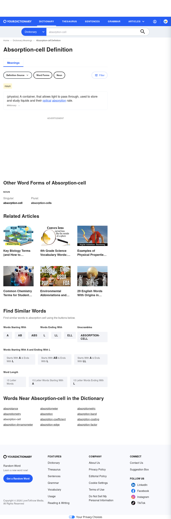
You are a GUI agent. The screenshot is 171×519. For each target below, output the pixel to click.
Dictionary (31, 32)
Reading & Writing (58, 503)
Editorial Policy (98, 476)
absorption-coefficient (53, 419)
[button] (155, 21)
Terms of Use (96, 489)
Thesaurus (54, 469)
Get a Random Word (18, 478)
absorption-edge (50, 424)
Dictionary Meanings (22, 40)
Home (6, 40)
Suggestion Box (139, 469)
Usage (52, 496)
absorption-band (87, 414)
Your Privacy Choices (89, 517)
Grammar (53, 483)
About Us (94, 463)
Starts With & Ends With (18, 359)
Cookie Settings (98, 483)
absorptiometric (86, 408)
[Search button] (144, 31)
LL (56, 335)
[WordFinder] (166, 21)
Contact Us (136, 463)
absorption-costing (88, 419)
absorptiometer (49, 408)
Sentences (54, 476)
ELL (69, 335)
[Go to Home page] (17, 21)
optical (47, 100)
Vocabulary (54, 489)
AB (20, 335)
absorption (59, 100)
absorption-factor (87, 424)
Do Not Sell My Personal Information (101, 498)
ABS (34, 335)
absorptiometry (12, 414)
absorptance (10, 408)
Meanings (13, 63)
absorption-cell (90, 337)
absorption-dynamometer (18, 424)
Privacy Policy (97, 469)
